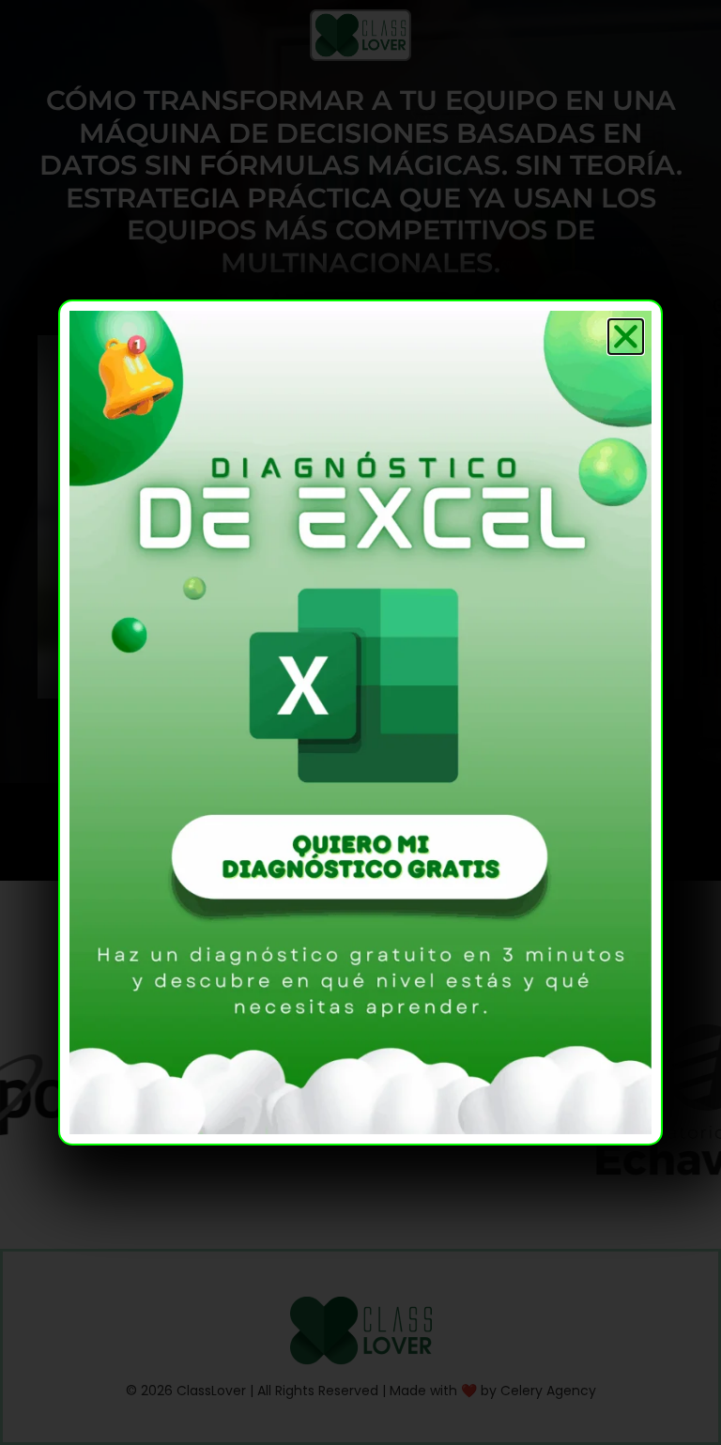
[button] (625, 336)
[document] (360, 722)
